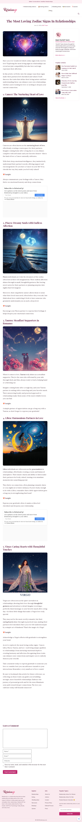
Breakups (34, 805)
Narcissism (34, 803)
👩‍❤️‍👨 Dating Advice (43, 6)
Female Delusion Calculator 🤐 (67, 800)
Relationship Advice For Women (67, 794)
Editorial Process (49, 805)
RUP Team (45, 25)
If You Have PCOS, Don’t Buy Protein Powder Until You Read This (69, 83)
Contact (47, 800)
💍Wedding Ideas (56, 6)
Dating (33, 797)
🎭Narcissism (66, 6)
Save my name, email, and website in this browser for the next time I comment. (25, 766)
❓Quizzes (75, 6)
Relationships (35, 794)
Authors (47, 797)
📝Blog (50, 10)
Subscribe (70, 813)
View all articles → (60, 98)
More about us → (60, 55)
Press (46, 808)
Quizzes (34, 808)
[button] (78, 13)
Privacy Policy (48, 803)
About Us (47, 794)
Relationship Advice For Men (66, 797)
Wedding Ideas (35, 800)
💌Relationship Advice (29, 6)
